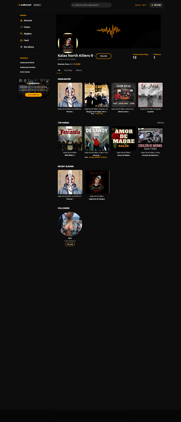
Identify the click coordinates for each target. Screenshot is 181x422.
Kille (70, 238)
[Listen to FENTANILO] (70, 138)
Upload (157, 5)
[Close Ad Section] (47, 81)
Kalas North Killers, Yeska (150, 152)
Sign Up (137, 5)
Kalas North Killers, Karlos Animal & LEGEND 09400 (123, 109)
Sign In (144, 5)
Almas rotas (123, 112)
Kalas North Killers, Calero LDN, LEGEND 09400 (97, 152)
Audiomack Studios (27, 67)
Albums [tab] (79, 70)
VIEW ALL (160, 123)
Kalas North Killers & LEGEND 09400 (70, 109)
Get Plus (37, 5)
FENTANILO (69, 155)
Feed (26, 40)
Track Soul (99, 114)
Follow (103, 56)
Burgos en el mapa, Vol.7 (96, 112)
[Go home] (24, 5)
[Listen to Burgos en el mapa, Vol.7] (97, 95)
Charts (27, 27)
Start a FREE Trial (33, 95)
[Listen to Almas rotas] (123, 95)
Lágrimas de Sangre (97, 199)
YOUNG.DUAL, (105, 157)
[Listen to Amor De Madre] (123, 138)
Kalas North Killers (70, 152)
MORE (78, 64)
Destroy (96, 155)
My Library (29, 46)
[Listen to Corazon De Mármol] (150, 138)
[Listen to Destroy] (97, 138)
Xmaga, (92, 157)
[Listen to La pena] (150, 95)
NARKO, (98, 157)
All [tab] (59, 70)
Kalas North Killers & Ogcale (150, 109)
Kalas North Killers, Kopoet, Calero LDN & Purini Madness (97, 109)
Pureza (69, 112)
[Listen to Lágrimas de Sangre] (97, 182)
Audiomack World (27, 62)
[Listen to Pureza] (70, 95)
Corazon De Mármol (150, 155)
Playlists (28, 33)
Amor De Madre (123, 155)
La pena (150, 112)
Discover (28, 20)
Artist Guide (25, 72)
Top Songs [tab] (68, 70)
